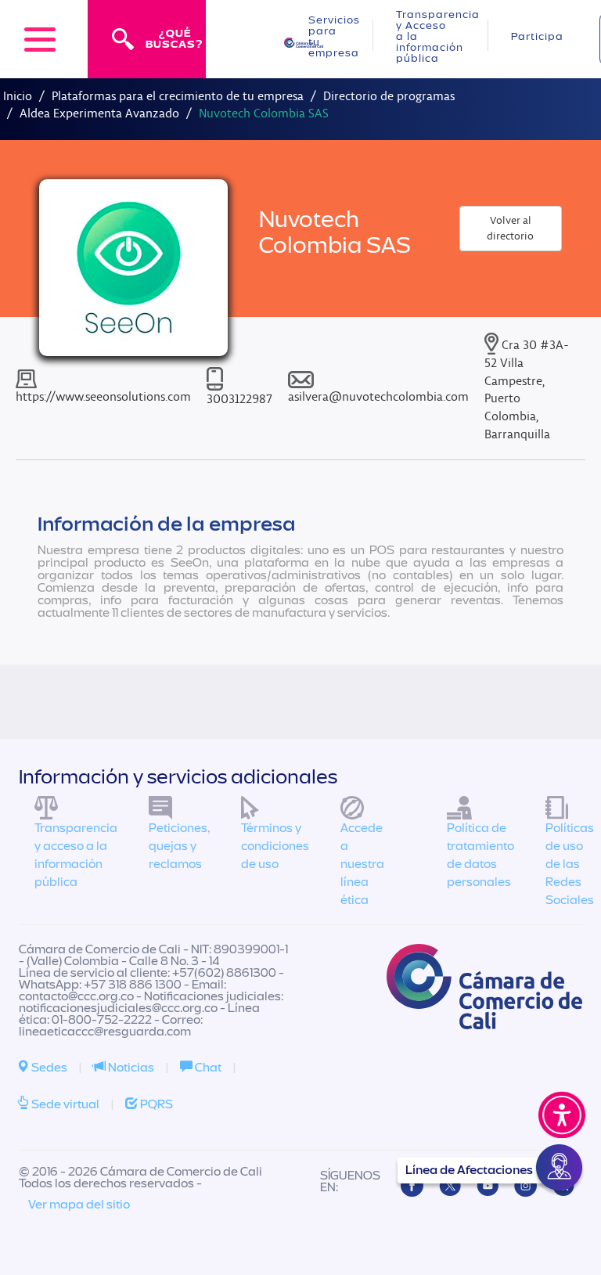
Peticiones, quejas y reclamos (179, 846)
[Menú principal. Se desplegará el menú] (40, 39)
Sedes (48, 1067)
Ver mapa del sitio (79, 1204)
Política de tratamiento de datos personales (480, 855)
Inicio (17, 95)
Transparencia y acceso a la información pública (75, 855)
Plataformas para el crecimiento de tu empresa (178, 95)
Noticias (130, 1067)
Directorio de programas (389, 95)
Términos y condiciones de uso (275, 846)
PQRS (155, 1104)
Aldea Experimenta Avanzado (99, 113)
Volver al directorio (510, 228)
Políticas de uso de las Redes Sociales (569, 863)
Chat (207, 1067)
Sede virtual (64, 1104)
